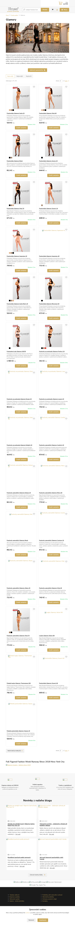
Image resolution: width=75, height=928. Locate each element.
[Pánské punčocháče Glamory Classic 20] (21, 716)
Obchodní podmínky (48, 897)
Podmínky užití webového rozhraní (52, 895)
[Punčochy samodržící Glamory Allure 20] (21, 573)
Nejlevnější (20, 76)
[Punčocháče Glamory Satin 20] (21, 98)
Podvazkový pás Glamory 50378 (16, 351)
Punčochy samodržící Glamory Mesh (17, 540)
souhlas (27, 913)
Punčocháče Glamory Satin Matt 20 (17, 304)
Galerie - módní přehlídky (17, 901)
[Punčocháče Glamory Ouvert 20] (53, 193)
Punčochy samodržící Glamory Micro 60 (50, 493)
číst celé (17, 834)
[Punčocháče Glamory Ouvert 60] (53, 668)
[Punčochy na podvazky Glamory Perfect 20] (53, 336)
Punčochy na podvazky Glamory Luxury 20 (51, 399)
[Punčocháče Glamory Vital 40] (53, 98)
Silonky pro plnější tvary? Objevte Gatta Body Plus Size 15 (21, 824)
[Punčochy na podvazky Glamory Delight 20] (21, 430)
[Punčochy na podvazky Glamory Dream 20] (21, 384)
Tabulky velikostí (14, 895)
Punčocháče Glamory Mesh (15, 161)
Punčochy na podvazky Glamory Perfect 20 (51, 351)
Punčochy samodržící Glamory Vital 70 (18, 636)
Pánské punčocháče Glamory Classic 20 (18, 731)
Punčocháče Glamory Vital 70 (15, 208)
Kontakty (45, 901)
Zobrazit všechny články (36, 875)
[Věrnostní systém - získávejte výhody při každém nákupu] (53, 812)
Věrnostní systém (15, 899)
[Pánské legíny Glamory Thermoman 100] (21, 668)
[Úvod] (13, 9)
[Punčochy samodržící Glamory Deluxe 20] (21, 477)
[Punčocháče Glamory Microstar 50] (53, 289)
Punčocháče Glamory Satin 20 (15, 113)
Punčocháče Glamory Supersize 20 (17, 256)
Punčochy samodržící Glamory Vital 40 (50, 588)
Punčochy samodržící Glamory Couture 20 (51, 540)
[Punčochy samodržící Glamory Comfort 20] (53, 430)
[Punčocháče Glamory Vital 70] (21, 193)
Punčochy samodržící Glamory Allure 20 (18, 588)
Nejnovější (10, 76)
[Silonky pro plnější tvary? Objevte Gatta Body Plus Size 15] (21, 812)
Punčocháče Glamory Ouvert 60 (48, 683)
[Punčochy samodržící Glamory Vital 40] (53, 573)
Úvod (7, 15)
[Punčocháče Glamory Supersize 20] (21, 241)
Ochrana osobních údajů (49, 899)
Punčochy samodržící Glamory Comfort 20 (51, 445)
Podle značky (14, 15)
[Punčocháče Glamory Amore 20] (53, 146)
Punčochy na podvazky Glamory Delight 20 (19, 445)
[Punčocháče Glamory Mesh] (21, 146)
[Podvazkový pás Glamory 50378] (21, 336)
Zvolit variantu (21, 128)
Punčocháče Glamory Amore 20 (48, 161)
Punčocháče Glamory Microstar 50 (49, 304)
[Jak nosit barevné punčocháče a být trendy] (53, 845)
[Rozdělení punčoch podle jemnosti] (21, 845)
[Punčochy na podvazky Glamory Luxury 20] (53, 384)
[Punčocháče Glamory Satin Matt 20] (21, 289)
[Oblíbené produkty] (52, 9)
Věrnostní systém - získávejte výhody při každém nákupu (53, 824)
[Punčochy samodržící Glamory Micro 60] (53, 477)
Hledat (45, 10)
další (66, 81)
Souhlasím (42, 920)
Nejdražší (28, 76)
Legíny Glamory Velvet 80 (47, 636)
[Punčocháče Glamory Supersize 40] (53, 241)
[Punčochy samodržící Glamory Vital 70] (21, 620)
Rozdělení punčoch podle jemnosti (19, 857)
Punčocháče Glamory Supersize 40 (49, 256)
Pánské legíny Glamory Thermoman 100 (19, 683)
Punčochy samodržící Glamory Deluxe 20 (19, 493)
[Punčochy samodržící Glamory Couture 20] (53, 525)
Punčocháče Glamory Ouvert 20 (48, 208)
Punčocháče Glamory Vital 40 (47, 113)
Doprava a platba (15, 897)
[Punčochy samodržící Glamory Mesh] (21, 525)
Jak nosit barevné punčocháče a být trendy (51, 858)
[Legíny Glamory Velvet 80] (53, 620)
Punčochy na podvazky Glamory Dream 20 (19, 399)
